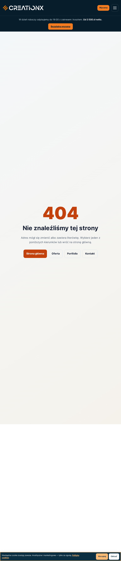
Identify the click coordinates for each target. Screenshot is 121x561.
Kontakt (90, 253)
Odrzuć (114, 556)
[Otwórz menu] (114, 8)
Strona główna (35, 253)
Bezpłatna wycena (60, 26)
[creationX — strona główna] (23, 8)
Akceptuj (102, 556)
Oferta (56, 253)
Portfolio (72, 253)
